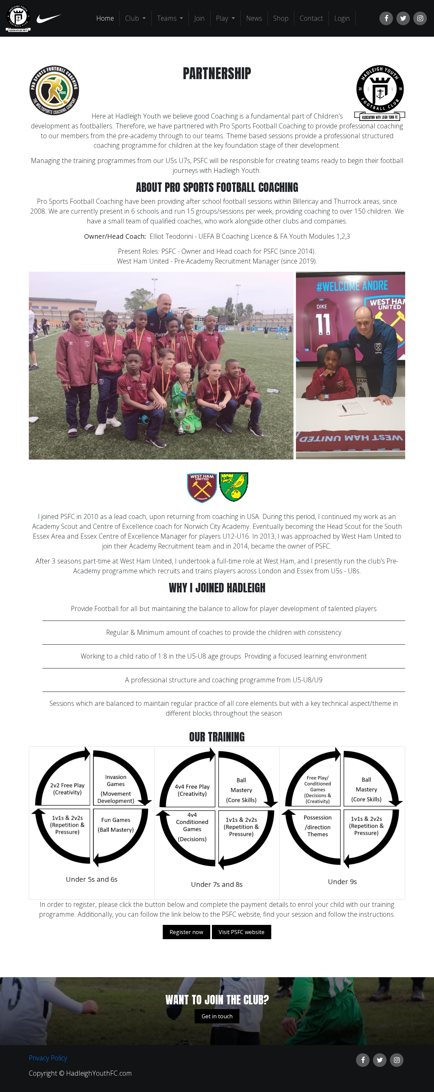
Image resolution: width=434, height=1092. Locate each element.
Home (106, 18)
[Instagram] (420, 18)
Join (199, 18)
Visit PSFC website (241, 932)
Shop (281, 18)
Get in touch (217, 1016)
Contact (311, 18)
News (254, 18)
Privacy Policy (48, 1057)
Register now (186, 932)
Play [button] (223, 18)
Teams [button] (167, 18)
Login (342, 18)
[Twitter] (403, 18)
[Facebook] (386, 18)
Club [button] (133, 18)
